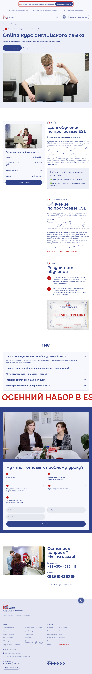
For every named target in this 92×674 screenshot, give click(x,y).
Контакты (62, 641)
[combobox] (49, 510)
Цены (49, 631)
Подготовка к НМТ (8, 637)
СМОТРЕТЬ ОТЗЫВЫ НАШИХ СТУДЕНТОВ (62, 251)
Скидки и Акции (64, 644)
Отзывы (61, 631)
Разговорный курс (8, 627)
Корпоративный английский (33, 627)
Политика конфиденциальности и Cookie (19, 615)
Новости (49, 641)
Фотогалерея (63, 627)
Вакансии (62, 637)
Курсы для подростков (10, 631)
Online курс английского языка (12, 641)
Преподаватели (52, 634)
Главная (5, 24)
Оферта (5, 615)
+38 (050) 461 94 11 (61, 566)
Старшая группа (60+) (10, 634)
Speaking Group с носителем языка (11, 644)
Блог (60, 634)
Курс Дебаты (29, 634)
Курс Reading (29, 631)
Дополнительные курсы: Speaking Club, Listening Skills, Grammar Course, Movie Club (34, 642)
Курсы (49, 644)
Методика (50, 627)
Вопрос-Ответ (51, 637)
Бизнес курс (28, 637)
